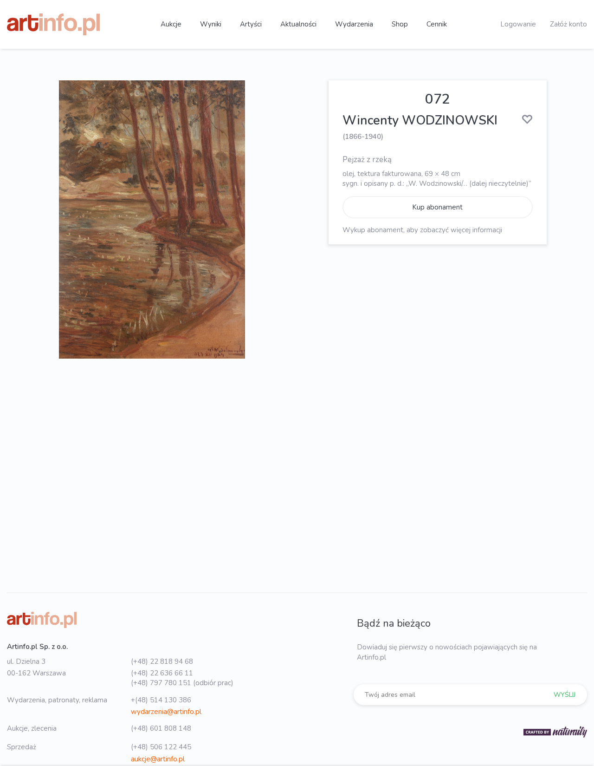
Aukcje (171, 24)
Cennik (436, 24)
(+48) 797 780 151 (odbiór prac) (182, 682)
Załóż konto (568, 24)
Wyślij (564, 694)
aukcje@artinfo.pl (158, 759)
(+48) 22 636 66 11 (162, 673)
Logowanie (518, 24)
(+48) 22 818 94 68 (162, 661)
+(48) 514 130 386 (161, 700)
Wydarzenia (354, 24)
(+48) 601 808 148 (161, 728)
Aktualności (298, 24)
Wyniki (210, 24)
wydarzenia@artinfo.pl (166, 711)
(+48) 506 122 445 (161, 747)
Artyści (251, 24)
